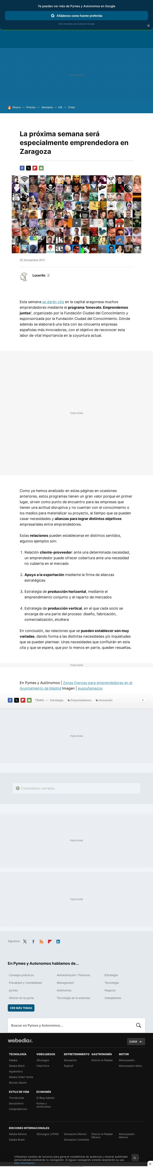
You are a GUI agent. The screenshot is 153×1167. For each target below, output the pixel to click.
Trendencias (16, 1097)
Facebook (22, 168)
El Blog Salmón (45, 1097)
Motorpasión (127, 1060)
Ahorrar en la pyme (21, 998)
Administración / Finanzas (73, 975)
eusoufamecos (90, 688)
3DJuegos (42, 1060)
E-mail (41, 168)
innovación (106, 700)
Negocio (110, 990)
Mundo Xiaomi (17, 1082)
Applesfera (16, 1071)
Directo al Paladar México (102, 1135)
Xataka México (18, 1134)
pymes (13, 990)
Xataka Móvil (17, 1065)
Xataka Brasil (17, 1139)
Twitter (28, 168)
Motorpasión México (127, 1135)
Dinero (17, 107)
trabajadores (113, 998)
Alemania (47, 107)
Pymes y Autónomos (43, 1105)
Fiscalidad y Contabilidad (25, 982)
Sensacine (70, 1060)
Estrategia (56, 700)
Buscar (138, 1025)
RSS (41, 941)
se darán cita (53, 302)
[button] (41, 275)
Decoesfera (16, 1103)
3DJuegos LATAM (47, 1134)
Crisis (71, 107)
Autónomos (64, 990)
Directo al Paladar (102, 1060)
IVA (60, 107)
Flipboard (34, 168)
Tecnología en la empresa (73, 998)
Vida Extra (42, 1065)
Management (65, 982)
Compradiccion (18, 1109)
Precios (31, 107)
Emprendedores (81, 700)
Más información (24, 1163)
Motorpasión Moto (130, 1065)
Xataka (13, 1060)
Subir (133, 1041)
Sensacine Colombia (76, 1139)
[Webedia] (20, 1040)
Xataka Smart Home (21, 1077)
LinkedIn (58, 941)
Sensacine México (75, 1134)
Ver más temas (21, 1008)
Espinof (68, 1065)
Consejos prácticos (21, 975)
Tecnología (112, 982)
